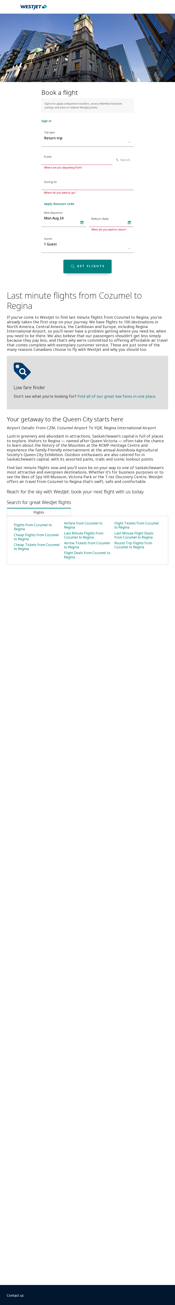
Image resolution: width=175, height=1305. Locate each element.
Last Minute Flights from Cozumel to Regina (83, 535)
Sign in (46, 121)
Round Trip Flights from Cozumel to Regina (133, 545)
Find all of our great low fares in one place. (116, 396)
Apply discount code (59, 204)
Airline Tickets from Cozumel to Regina (87, 545)
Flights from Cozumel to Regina (33, 527)
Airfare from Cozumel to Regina (83, 525)
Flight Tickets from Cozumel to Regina (136, 525)
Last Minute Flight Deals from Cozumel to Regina (133, 535)
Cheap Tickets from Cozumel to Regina (37, 546)
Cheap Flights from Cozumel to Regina (36, 537)
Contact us (15, 1295)
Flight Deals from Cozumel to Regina (87, 554)
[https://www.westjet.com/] (34, 9)
